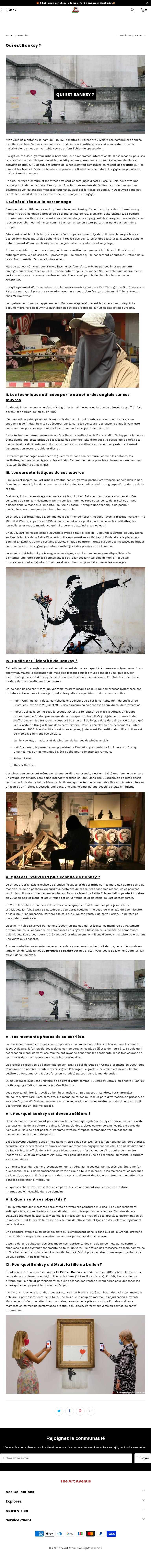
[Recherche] (132, 10)
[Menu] (2, 10)
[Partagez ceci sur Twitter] (59, 1411)
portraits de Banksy (59, 950)
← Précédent (124, 35)
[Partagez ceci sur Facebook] (69, 1411)
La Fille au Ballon (68, 1272)
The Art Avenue (68, 1548)
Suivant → (140, 35)
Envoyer (142, 1458)
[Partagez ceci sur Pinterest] (80, 1411)
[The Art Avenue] (75, 10)
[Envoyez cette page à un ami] (91, 1411)
